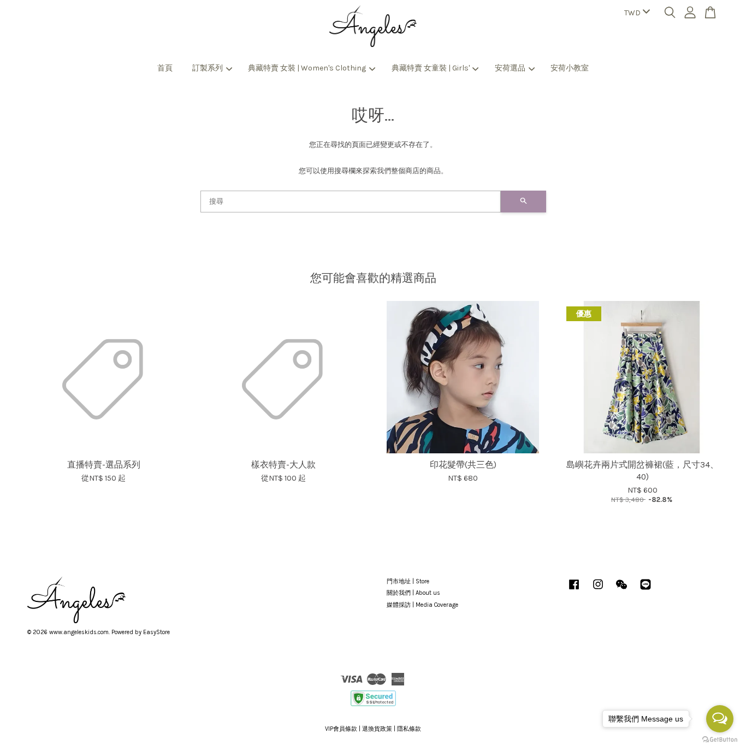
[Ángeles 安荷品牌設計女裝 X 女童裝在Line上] (645, 590)
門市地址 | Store (408, 581)
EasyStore (156, 632)
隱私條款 (409, 728)
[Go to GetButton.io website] (719, 739)
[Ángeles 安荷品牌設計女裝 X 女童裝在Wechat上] (621, 590)
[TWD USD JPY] (635, 13)
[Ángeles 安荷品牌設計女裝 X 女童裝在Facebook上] (574, 590)
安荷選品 (510, 68)
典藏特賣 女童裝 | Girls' (431, 68)
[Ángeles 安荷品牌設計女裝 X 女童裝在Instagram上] (598, 590)
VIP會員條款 (341, 728)
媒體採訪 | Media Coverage (422, 604)
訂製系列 (207, 68)
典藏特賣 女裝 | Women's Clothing (307, 68)
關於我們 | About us (413, 592)
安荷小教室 (569, 68)
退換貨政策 (377, 728)
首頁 (165, 68)
